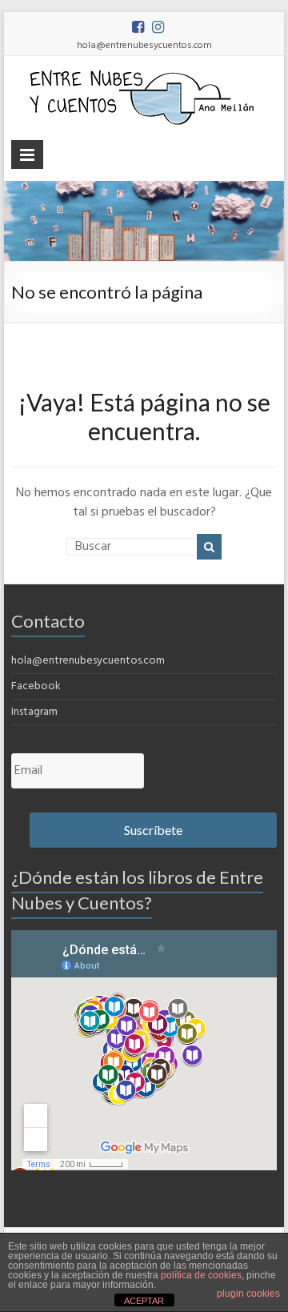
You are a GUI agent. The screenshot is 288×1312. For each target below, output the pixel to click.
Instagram (34, 712)
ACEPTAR (144, 1301)
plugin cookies (248, 1293)
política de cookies (201, 1275)
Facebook (36, 686)
